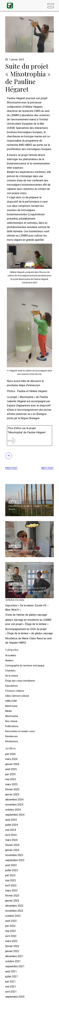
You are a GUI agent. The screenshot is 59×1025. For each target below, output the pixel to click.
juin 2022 (10, 925)
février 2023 (12, 895)
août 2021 (11, 971)
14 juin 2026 (15, 502)
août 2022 (11, 920)
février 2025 (12, 789)
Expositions (11, 685)
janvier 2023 (12, 900)
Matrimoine (11, 706)
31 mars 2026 (16, 584)
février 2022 (12, 946)
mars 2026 (11, 759)
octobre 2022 (13, 915)
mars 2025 (11, 784)
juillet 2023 (11, 870)
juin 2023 (10, 875)
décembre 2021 (14, 956)
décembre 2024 (14, 799)
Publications (11, 726)
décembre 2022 (14, 905)
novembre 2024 (14, 804)
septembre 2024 (14, 814)
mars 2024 (11, 840)
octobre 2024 (13, 809)
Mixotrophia (11, 716)
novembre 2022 (14, 910)
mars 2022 (11, 941)
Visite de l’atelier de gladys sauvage (25, 550)
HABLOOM (11, 700)
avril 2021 (11, 991)
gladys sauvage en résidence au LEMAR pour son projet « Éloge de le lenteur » (27, 589)
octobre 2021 (13, 961)
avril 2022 (11, 936)
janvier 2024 (12, 850)
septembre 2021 (14, 966)
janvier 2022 (12, 951)
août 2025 (11, 769)
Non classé (11, 721)
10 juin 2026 (15, 546)
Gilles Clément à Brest (17, 695)
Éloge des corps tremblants (20, 680)
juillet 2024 (11, 824)
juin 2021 (10, 981)
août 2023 (11, 865)
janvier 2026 (12, 764)
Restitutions (11, 741)
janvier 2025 (12, 794)
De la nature (11, 675)
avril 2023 (11, 885)
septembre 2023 (14, 860)
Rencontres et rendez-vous (20, 731)
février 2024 (12, 845)
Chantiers (10, 670)
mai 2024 (10, 829)
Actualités (10, 655)
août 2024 (11, 819)
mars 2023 (11, 890)
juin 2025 (10, 774)
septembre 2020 (14, 996)
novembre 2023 (14, 855)
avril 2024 (11, 834)
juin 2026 (10, 754)
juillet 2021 (11, 976)
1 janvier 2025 (16, 59)
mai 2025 (10, 779)
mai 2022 (10, 931)
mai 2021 (10, 986)
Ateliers (9, 660)
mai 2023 (10, 880)
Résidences (11, 736)
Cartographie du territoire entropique (24, 665)
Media (8, 711)
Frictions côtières (14, 690)
